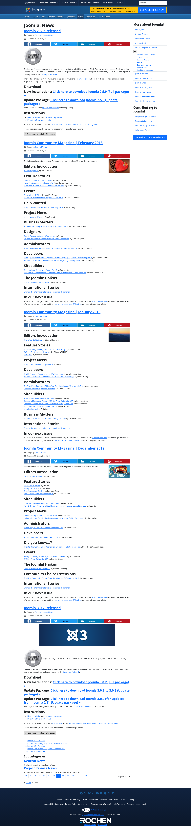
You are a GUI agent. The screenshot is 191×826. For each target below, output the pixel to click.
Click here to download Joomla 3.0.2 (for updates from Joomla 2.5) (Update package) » (74, 701)
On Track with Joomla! (33, 476)
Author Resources (99, 301)
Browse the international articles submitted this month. (47, 292)
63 (54, 776)
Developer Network (49, 74)
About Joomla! (39, 17)
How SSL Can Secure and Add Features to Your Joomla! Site (48, 403)
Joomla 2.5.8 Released (36, 741)
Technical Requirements (145, 101)
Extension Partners (144, 65)
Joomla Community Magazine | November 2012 (47, 743)
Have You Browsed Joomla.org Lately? (39, 183)
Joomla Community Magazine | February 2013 (63, 142)
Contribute (90, 17)
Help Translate (119, 804)
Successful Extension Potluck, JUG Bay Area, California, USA (48, 401)
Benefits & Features (56, 17)
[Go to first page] (26, 776)
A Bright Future (30, 488)
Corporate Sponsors (143, 121)
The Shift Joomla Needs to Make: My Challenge (43, 374)
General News (41, 147)
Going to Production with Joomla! (38, 180)
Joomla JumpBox (75, 723)
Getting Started (141, 34)
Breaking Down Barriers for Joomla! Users (41, 503)
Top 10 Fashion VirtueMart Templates (39, 236)
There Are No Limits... (33, 340)
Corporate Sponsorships (145, 116)
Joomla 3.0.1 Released (36, 746)
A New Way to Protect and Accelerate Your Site (43, 527)
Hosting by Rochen (95, 824)
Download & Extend (47, 3)
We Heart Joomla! (31, 170)
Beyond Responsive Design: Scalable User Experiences (46, 239)
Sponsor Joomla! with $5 (101, 804)
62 (49, 776)
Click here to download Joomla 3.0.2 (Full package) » (76, 684)
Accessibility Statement (53, 804)
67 (73, 776)
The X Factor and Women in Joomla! (38, 493)
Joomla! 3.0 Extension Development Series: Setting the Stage (49, 376)
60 (39, 776)
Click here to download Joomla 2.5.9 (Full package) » (76, 93)
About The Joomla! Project (146, 48)
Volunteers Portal (142, 130)
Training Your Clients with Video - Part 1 (40, 406)
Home (27, 17)
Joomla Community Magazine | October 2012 (46, 748)
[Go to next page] (82, 776)
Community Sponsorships (146, 125)
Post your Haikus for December (37, 568)
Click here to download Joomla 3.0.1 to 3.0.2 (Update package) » (77, 692)
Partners (140, 62)
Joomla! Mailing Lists (143, 87)
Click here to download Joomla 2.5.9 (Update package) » (71, 102)
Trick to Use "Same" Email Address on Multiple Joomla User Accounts (52, 547)
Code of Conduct (143, 57)
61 (44, 776)
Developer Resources (112, 3)
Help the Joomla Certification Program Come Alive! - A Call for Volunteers (54, 518)
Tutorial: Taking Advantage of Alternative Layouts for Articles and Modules (55, 272)
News (80, 17)
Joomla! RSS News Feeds (145, 96)
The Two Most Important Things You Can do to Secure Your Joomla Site (53, 386)
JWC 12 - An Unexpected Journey (37, 352)
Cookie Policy (83, 804)
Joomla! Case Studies (143, 78)
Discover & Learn (68, 3)
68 (77, 776)
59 (35, 776)
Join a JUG (28, 355)
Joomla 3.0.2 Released (42, 607)
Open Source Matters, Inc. (93, 814)
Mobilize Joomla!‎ (31, 409)
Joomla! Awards (141, 74)
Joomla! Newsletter (143, 92)
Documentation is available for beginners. (81, 124)
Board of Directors (143, 60)
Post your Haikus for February (36, 282)
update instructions (50, 108)
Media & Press (104, 17)
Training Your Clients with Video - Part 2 (40, 270)
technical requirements (54, 117)
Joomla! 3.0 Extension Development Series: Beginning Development (52, 260)
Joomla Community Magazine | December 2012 (64, 448)
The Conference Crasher (34, 491)
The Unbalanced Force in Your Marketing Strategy (44, 418)
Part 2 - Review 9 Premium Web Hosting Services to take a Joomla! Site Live (55, 506)
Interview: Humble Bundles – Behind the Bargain (44, 185)
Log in (144, 804)
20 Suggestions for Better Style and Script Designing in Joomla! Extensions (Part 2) (58, 258)
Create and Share (142, 38)
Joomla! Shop (140, 83)
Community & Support (89, 3)
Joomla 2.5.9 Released (42, 30)
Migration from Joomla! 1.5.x (39, 120)
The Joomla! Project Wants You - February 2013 (43, 207)
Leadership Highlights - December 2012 (40, 515)
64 (58, 776)
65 (63, 776)
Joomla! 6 (71, 17)
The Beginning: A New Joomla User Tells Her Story (44, 349)
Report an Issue (133, 804)
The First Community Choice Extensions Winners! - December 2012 (51, 578)
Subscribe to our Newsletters (150, 137)
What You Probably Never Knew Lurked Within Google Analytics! (50, 248)
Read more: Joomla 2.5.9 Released (40, 134)
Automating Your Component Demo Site (41, 537)
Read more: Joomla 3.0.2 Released (40, 733)
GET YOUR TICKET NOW (152, 9)
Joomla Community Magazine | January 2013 (62, 311)
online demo (57, 124)
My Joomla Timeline (32, 486)
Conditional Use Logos (145, 70)
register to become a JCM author (68, 304)
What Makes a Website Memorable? (39, 398)
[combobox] (153, 3)
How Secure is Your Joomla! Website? (39, 389)
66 (68, 776)
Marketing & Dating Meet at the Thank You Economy (46, 226)
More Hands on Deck (33, 217)
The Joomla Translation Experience (38, 364)
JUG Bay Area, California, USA (36, 559)
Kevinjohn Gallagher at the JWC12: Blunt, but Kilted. (45, 556)
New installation (34, 117)
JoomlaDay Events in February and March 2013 (43, 198)
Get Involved (140, 43)
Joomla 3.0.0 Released (36, 751)
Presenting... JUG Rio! (32, 195)
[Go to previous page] (30, 776)
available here (84, 79)
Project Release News (44, 35)
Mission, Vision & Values (146, 55)
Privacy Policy (70, 804)
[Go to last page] (86, 776)
